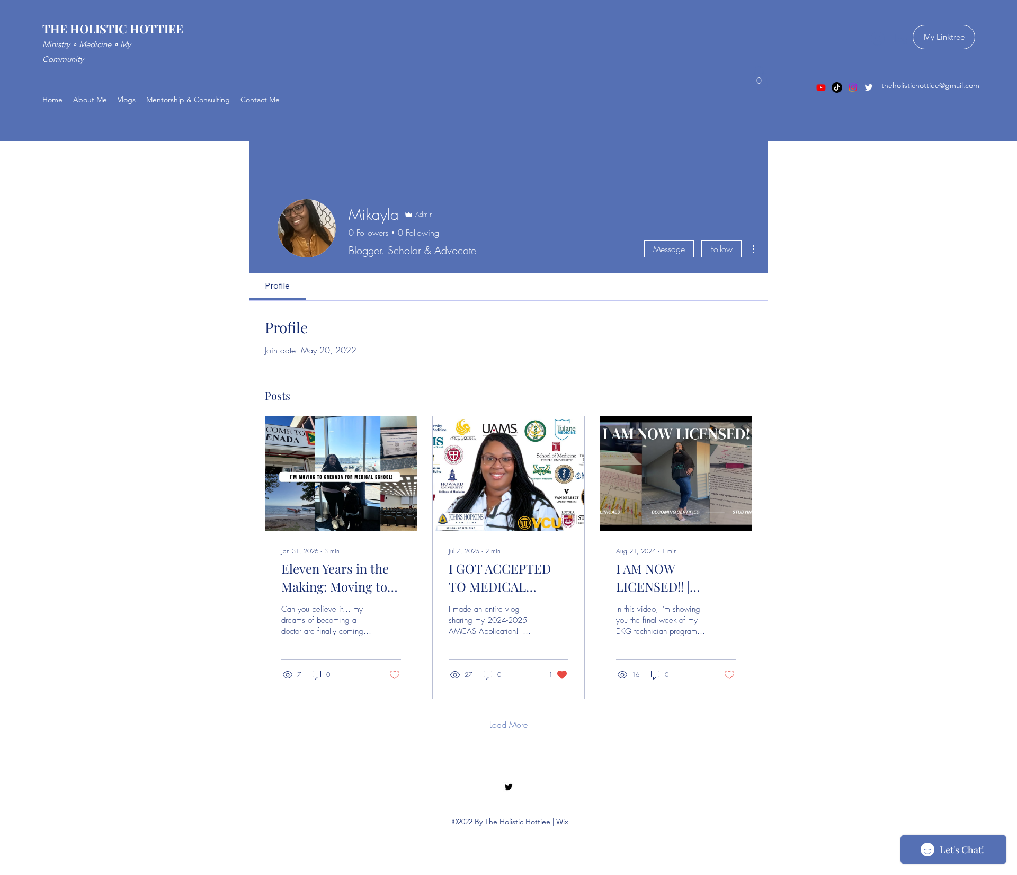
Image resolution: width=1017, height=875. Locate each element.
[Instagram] (853, 87)
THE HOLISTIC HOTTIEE (112, 29)
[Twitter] (868, 87)
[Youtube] (821, 87)
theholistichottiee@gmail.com (930, 85)
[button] (759, 77)
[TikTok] (837, 87)
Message (669, 249)
